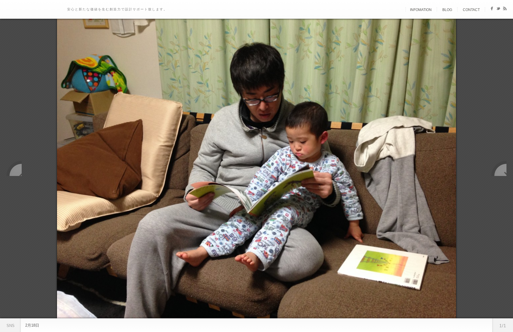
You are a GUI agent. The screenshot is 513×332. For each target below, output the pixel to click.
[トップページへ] (400, 10)
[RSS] (505, 9)
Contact (471, 10)
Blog (447, 10)
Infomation (421, 10)
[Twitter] (498, 9)
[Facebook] (492, 9)
